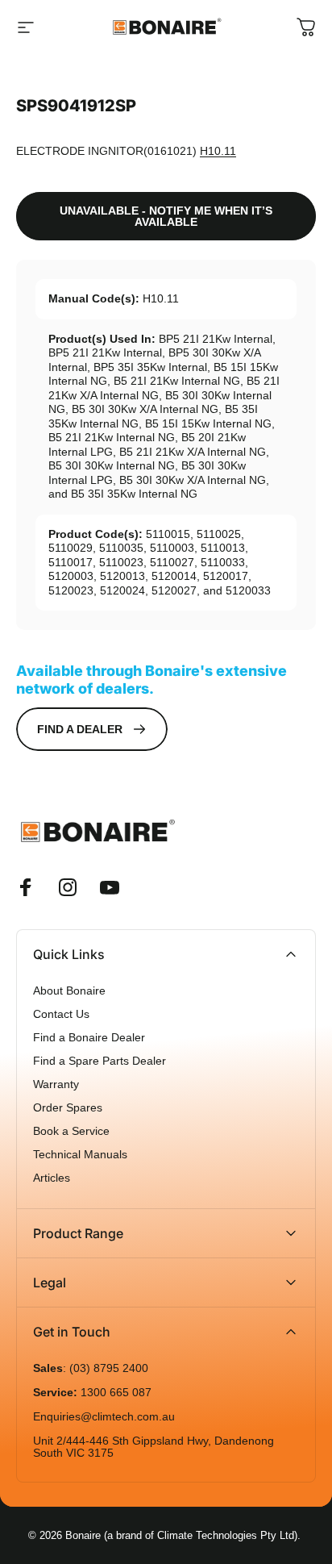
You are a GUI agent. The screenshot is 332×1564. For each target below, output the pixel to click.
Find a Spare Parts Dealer (99, 1061)
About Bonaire (69, 991)
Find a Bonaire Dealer (89, 1038)
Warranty (56, 1084)
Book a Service (71, 1131)
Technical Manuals (80, 1155)
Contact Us (61, 1014)
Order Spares (67, 1108)
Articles (51, 1178)
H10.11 (218, 150)
